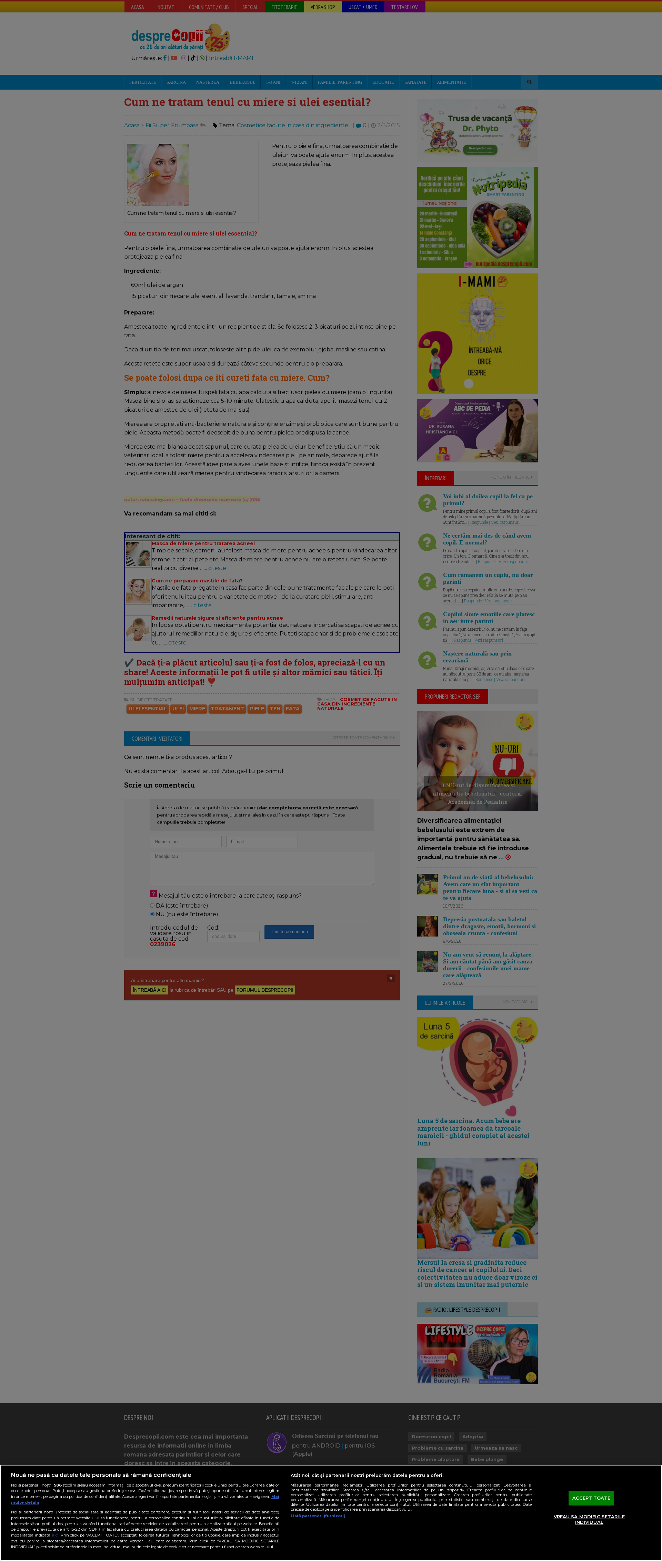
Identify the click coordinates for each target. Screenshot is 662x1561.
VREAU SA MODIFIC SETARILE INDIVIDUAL (589, 1519)
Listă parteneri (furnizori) (318, 1515)
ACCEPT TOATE (591, 1498)
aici (55, 1535)
